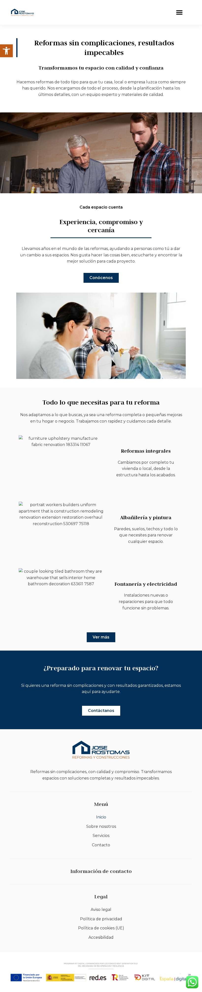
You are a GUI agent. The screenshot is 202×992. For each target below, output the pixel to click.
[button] (179, 12)
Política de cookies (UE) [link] (101, 928)
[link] (6, 50)
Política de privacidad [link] (101, 919)
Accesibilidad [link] (101, 937)
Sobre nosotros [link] (101, 826)
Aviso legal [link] (101, 909)
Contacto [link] (101, 845)
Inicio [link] (101, 817)
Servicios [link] (101, 835)
